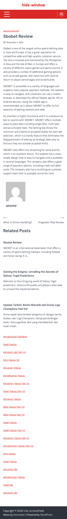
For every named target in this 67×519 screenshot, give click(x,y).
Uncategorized (11, 31)
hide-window (33, 5)
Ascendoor (19, 515)
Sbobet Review (12, 242)
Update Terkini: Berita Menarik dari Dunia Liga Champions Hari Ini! (31, 306)
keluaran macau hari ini (16, 383)
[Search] (61, 14)
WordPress (46, 515)
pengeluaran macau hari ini (18, 446)
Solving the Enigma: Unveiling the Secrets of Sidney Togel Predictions (30, 273)
